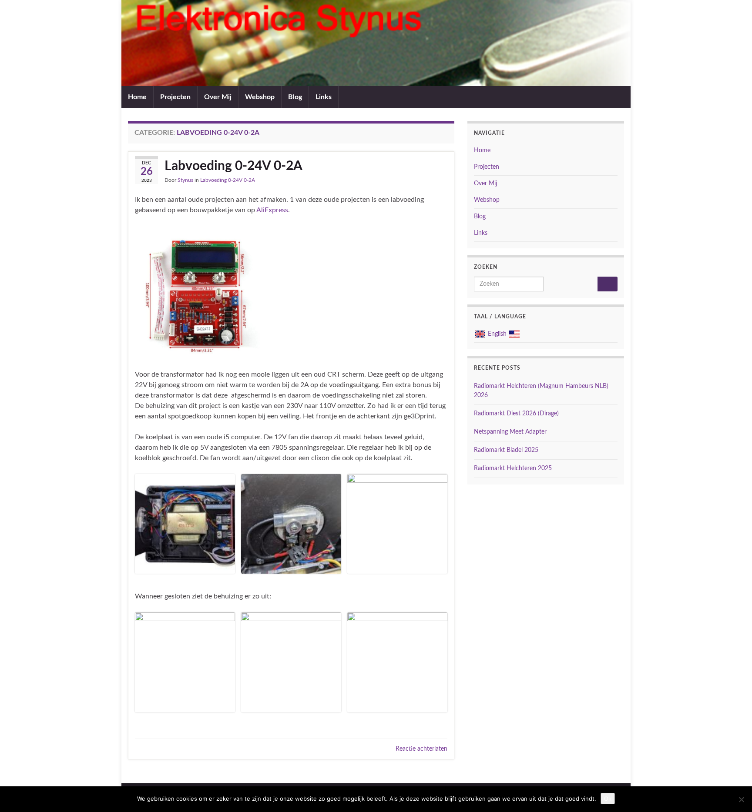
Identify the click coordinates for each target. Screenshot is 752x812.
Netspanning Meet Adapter (510, 432)
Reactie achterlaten (421, 748)
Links (324, 97)
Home (137, 97)
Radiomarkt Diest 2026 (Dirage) (516, 414)
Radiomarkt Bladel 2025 (506, 450)
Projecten (175, 97)
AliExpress (272, 210)
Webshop (260, 97)
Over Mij (218, 97)
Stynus (185, 180)
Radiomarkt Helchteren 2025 (513, 468)
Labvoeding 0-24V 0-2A (233, 166)
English (497, 334)
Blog (295, 97)
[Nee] (741, 799)
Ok (607, 798)
